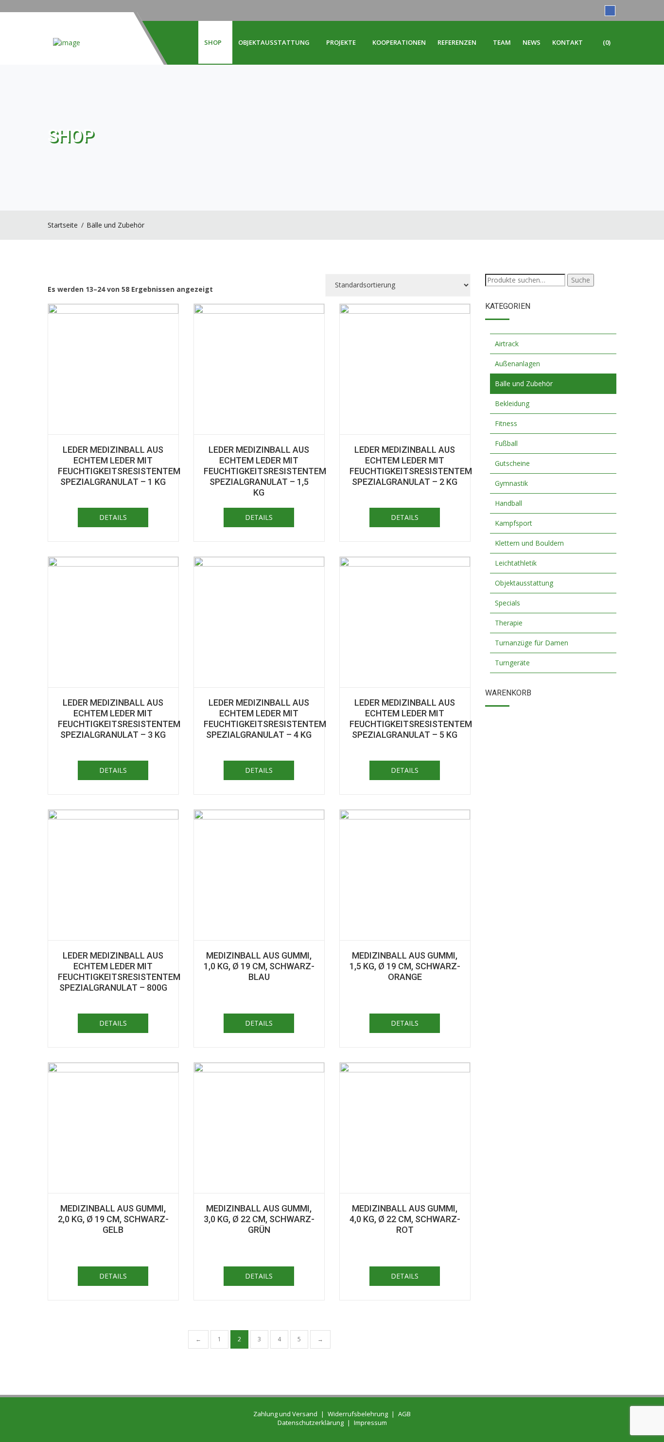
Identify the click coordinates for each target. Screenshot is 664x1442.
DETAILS (113, 517)
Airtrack (507, 343)
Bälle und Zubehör (115, 225)
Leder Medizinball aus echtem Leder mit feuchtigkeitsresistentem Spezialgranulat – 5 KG (410, 718)
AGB (404, 1413)
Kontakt (567, 42)
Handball (508, 503)
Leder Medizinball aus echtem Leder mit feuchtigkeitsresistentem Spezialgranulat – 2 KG (410, 466)
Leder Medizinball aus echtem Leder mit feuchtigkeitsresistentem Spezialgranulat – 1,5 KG (265, 471)
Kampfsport (513, 523)
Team (502, 42)
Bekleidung (512, 403)
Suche (580, 280)
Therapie (509, 622)
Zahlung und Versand (285, 1413)
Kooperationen (399, 42)
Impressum (370, 1422)
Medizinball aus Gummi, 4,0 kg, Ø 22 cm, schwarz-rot (404, 1219)
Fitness (506, 423)
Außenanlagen (517, 363)
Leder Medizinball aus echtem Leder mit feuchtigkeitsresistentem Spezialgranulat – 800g (119, 971)
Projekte (341, 42)
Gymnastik (511, 483)
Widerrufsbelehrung (358, 1413)
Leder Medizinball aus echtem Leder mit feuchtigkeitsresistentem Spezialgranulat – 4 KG (265, 718)
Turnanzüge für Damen (531, 642)
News (532, 42)
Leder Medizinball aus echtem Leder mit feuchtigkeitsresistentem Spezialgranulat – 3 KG (119, 718)
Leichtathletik (516, 563)
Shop (213, 42)
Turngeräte (512, 662)
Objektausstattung (274, 42)
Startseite (63, 225)
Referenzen (456, 42)
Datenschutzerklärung (311, 1422)
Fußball (506, 443)
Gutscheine (512, 463)
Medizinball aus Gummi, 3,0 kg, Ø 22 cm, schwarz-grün (259, 1219)
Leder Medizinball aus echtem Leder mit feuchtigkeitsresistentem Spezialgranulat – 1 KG (119, 466)
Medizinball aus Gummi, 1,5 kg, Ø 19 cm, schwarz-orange (404, 966)
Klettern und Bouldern (529, 543)
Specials (507, 602)
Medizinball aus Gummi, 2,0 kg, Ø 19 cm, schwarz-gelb (113, 1219)
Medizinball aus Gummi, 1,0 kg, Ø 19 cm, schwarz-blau (259, 966)
